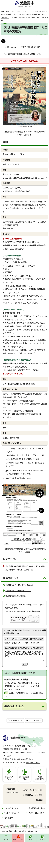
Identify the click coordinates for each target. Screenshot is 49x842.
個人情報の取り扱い (36, 808)
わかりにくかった (32, 643)
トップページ (16, 11)
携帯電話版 (8, 818)
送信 (24, 664)
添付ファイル (9, 559)
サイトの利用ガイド (11, 813)
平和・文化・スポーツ (30, 11)
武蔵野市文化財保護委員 (15, 596)
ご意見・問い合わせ (36, 813)
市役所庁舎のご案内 (24, 778)
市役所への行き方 (9, 778)
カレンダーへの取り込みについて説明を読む (22, 611)
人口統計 (39, 800)
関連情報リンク (11, 578)
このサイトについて (11, 808)
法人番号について (33, 763)
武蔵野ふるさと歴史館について (18, 591)
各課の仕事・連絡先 (40, 778)
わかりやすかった (13, 643)
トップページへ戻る (34, 720)
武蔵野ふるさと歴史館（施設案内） (16, 191)
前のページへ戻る (16, 720)
